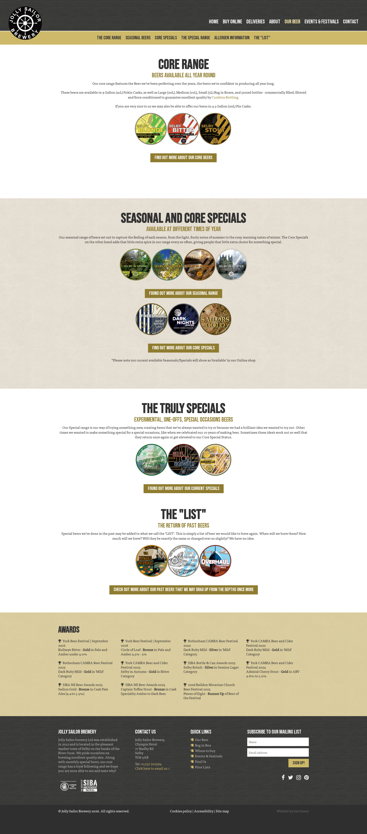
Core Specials (166, 38)
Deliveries (255, 21)
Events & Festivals (322, 21)
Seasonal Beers (138, 38)
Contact (351, 21)
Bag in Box (202, 745)
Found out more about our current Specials (183, 488)
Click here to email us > (152, 768)
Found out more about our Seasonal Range (183, 293)
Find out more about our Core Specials (183, 348)
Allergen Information (232, 38)
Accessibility (203, 811)
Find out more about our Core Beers (183, 158)
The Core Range (109, 38)
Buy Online (232, 21)
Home (214, 21)
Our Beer (292, 21)
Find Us (200, 761)
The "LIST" (262, 38)
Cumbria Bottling (225, 97)
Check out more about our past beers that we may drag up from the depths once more (184, 590)
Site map (222, 811)
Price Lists (202, 767)
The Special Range (195, 38)
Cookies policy (181, 811)
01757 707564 (151, 763)
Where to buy (204, 750)
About (274, 21)
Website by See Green (293, 811)
